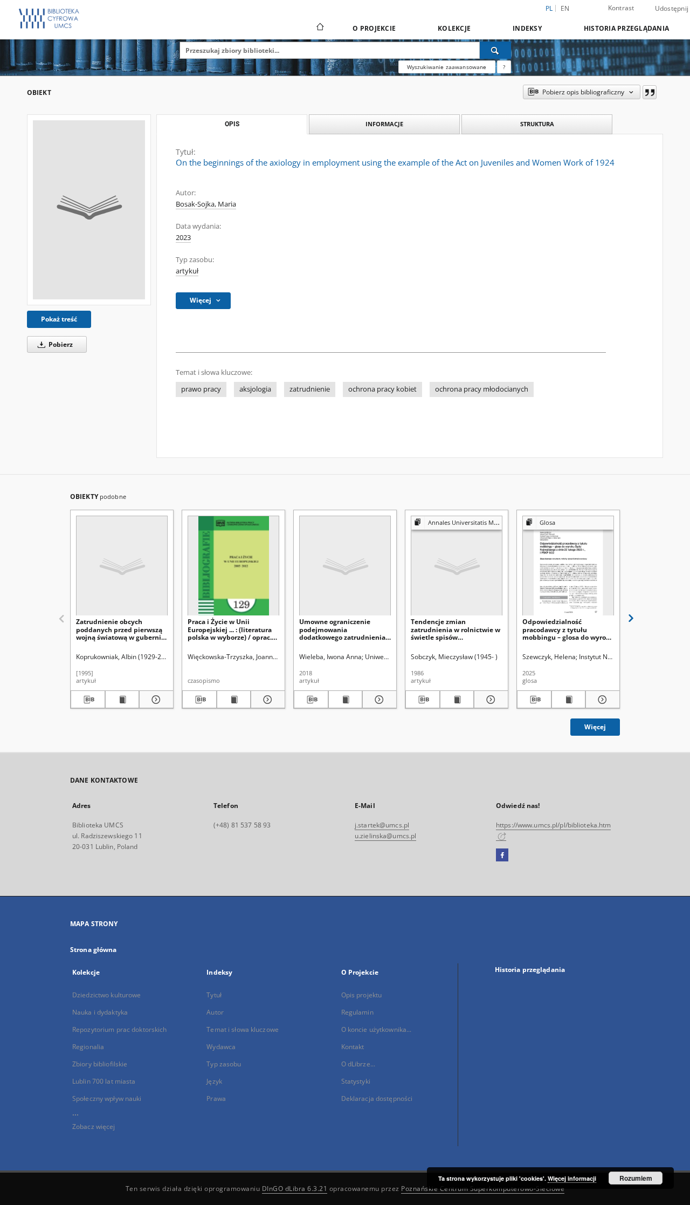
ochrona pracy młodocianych (481, 389)
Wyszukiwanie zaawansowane (447, 67)
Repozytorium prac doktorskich (119, 1029)
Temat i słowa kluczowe (242, 1029)
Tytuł (214, 994)
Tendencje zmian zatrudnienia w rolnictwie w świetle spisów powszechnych (455, 629)
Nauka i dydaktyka (100, 1012)
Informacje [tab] (384, 124)
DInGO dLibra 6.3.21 (295, 1188)
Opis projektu (361, 994)
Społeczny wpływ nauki (107, 1098)
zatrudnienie (309, 389)
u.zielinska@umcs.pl (385, 835)
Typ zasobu (223, 1064)
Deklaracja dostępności (377, 1098)
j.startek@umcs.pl (382, 825)
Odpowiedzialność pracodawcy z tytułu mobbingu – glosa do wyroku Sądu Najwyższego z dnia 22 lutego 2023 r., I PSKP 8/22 (568, 629)
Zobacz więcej (93, 1126)
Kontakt (352, 1046)
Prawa (216, 1098)
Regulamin (357, 1012)
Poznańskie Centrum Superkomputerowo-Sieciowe (482, 1188)
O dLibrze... (358, 1064)
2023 (183, 237)
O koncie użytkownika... (376, 1029)
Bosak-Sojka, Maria (206, 204)
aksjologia (255, 389)
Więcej (595, 726)
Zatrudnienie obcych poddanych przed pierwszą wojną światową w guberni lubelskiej (119, 629)
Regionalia (88, 1046)
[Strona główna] (319, 28)
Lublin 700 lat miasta (104, 1081)
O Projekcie (374, 28)
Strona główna (93, 949)
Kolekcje (454, 28)
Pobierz (60, 344)
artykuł (187, 271)
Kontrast (621, 7)
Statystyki (355, 1081)
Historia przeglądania (626, 28)
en (565, 8)
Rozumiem (635, 1178)
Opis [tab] (232, 124)
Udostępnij (672, 8)
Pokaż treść (59, 319)
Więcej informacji (572, 1178)
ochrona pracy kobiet (382, 389)
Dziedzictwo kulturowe (106, 994)
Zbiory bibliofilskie (99, 1064)
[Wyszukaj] (495, 50)
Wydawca (221, 1046)
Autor (215, 1012)
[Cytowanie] (650, 92)
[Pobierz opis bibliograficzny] (88, 700)
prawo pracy (201, 389)
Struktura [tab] (537, 124)
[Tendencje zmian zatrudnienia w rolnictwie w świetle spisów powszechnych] (456, 566)
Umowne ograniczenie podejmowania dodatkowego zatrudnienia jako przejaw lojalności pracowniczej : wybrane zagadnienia (342, 629)
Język (214, 1081)
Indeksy (527, 28)
